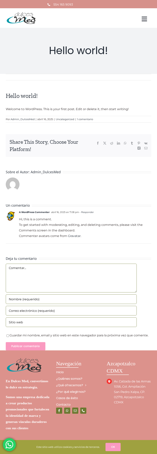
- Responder (86, 212)
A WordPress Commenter (34, 212)
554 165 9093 (63, 4)
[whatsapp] (67, 411)
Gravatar (74, 236)
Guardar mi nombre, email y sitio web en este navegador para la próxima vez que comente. (79, 335)
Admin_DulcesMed (23, 119)
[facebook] (59, 411)
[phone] (83, 411)
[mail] (75, 411)
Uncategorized (65, 119)
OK (113, 447)
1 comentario (85, 119)
